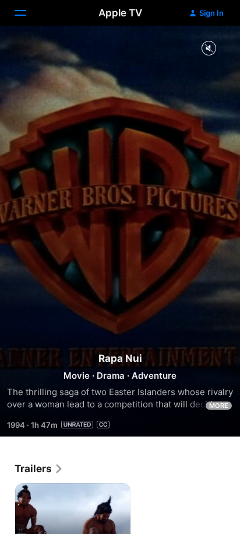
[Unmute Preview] (208, 49)
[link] (39, 468)
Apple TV (120, 13)
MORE (218, 406)
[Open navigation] (27, 13)
